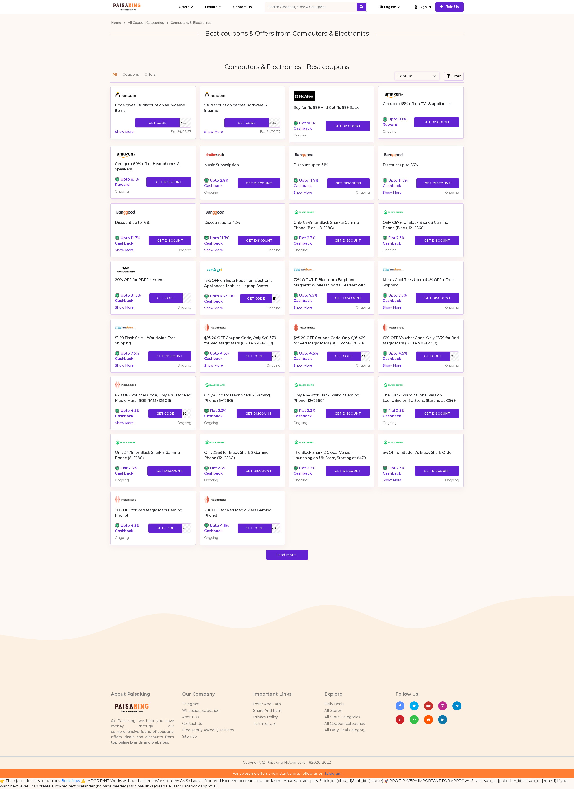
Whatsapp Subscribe (201, 710)
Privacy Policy (265, 717)
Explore (211, 7)
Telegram (190, 704)
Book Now (70, 781)
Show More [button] (124, 132)
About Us (190, 717)
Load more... (287, 555)
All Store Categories (342, 717)
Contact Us (242, 7)
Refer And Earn (267, 704)
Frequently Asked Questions (208, 730)
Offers (184, 7)
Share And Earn (267, 710)
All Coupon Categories (344, 723)
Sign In (425, 7)
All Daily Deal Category (344, 730)
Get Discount (348, 126)
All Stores (332, 710)
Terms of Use (264, 723)
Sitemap (189, 736)
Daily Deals (334, 704)
